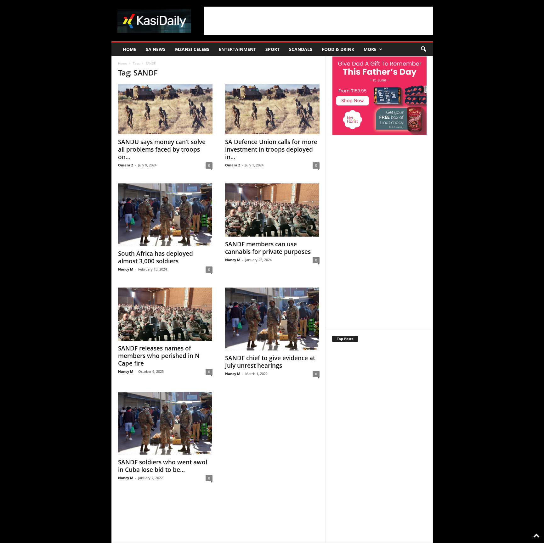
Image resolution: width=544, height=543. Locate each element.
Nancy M (125, 269)
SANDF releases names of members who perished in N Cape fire (159, 355)
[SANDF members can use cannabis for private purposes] (272, 210)
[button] (423, 49)
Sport (272, 49)
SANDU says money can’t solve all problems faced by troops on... (162, 149)
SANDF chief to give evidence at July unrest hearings (270, 362)
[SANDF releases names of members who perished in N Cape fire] (165, 314)
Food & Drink (338, 49)
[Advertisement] (318, 21)
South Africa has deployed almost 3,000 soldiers (155, 257)
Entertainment (237, 49)
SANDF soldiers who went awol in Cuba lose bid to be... (162, 466)
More (370, 49)
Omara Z (125, 165)
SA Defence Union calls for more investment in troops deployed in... (271, 149)
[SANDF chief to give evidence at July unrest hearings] (272, 319)
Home (129, 49)
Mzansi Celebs (192, 49)
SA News (156, 49)
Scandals (300, 49)
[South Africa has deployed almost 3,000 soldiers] (165, 214)
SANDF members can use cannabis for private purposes (268, 248)
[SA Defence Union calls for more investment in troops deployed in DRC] (272, 109)
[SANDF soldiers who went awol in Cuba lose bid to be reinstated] (165, 423)
